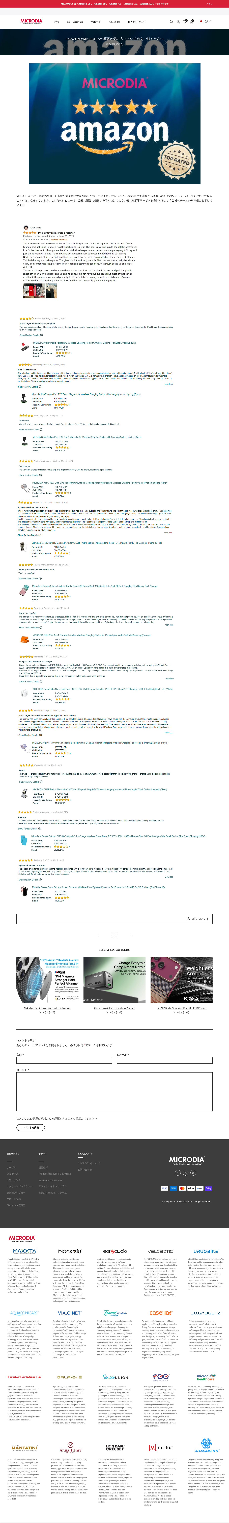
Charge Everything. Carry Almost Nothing (114, 1008)
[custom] (178, 1173)
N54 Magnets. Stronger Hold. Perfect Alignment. (47, 1008)
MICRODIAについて (89, 1163)
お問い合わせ (85, 1169)
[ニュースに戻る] (114, 935)
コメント (22, 1069)
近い (20, 4)
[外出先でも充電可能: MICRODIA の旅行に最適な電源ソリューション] (97, 935)
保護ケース (12, 1173)
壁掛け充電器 (14, 1199)
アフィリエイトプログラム (53, 1186)
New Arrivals (75, 21)
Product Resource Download (55, 1173)
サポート (96, 21)
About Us (114, 21)
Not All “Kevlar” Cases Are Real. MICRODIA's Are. (182, 1008)
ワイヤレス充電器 (16, 1205)
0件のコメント (200, 918)
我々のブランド (137, 21)
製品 (57, 21)
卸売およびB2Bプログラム (53, 1192)
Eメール (123, 1054)
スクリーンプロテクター (20, 1186)
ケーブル (11, 1167)
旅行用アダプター (16, 1192)
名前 (20, 1054)
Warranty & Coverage (51, 1180)
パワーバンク (14, 1180)
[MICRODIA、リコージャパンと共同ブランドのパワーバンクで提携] (131, 935)
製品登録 (43, 1167)
